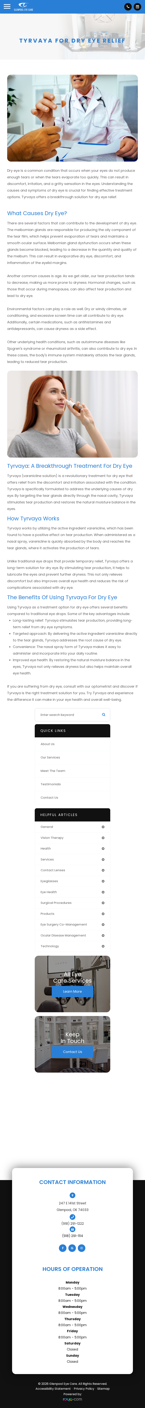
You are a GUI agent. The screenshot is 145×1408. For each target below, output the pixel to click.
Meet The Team (53, 771)
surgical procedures (56, 903)
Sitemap (103, 1389)
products (47, 914)
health (46, 848)
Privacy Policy (84, 1389)
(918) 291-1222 (72, 1223)
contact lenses (53, 870)
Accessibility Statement (53, 1389)
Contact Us (49, 797)
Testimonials (51, 784)
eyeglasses (49, 881)
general (47, 827)
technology (50, 946)
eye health (49, 892)
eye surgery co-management (64, 924)
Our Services (50, 757)
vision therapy (52, 838)
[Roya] (72, 1399)
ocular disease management (63, 935)
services (47, 859)
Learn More (72, 991)
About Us (48, 744)
